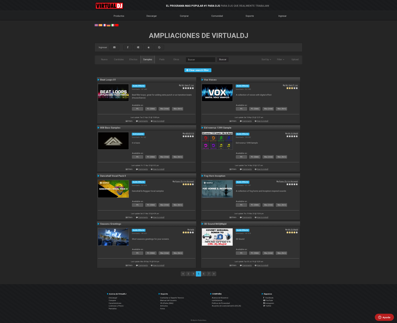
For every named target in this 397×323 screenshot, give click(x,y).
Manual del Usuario (168, 300)
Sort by (266, 59)
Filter (280, 59)
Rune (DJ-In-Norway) (184, 181)
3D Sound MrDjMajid (215, 224)
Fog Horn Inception (214, 176)
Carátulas (119, 59)
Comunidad (217, 16)
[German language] (108, 25)
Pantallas (113, 309)
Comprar (184, 16)
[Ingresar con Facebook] (127, 47)
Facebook (268, 298)
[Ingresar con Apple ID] (148, 47)
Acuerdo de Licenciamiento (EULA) (226, 306)
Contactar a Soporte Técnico (172, 298)
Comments (143, 121)
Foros (162, 309)
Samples (147, 59)
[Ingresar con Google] (159, 47)
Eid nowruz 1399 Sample (217, 127)
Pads (162, 59)
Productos (119, 16)
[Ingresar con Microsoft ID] (138, 47)
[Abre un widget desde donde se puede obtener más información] (384, 317)
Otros (176, 59)
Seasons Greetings (110, 224)
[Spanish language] (100, 25)
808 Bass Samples (110, 127)
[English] (96, 25)
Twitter (268, 306)
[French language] (104, 25)
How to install (158, 121)
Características (115, 303)
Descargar (152, 16)
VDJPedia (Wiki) (166, 303)
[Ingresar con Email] (114, 47)
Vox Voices (210, 79)
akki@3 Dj (189, 133)
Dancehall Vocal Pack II (113, 176)
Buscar (222, 59)
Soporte (250, 16)
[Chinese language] (116, 25)
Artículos (164, 306)
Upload (295, 59)
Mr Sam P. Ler (188, 85)
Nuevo (104, 59)
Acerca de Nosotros (220, 298)
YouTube (269, 300)
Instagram (269, 303)
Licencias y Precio (116, 306)
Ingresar (283, 16)
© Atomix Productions (198, 320)
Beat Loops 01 (108, 79)
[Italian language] (112, 25)
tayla (192, 230)
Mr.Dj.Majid (293, 133)
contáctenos (217, 300)
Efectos (133, 59)
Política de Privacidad (221, 303)
